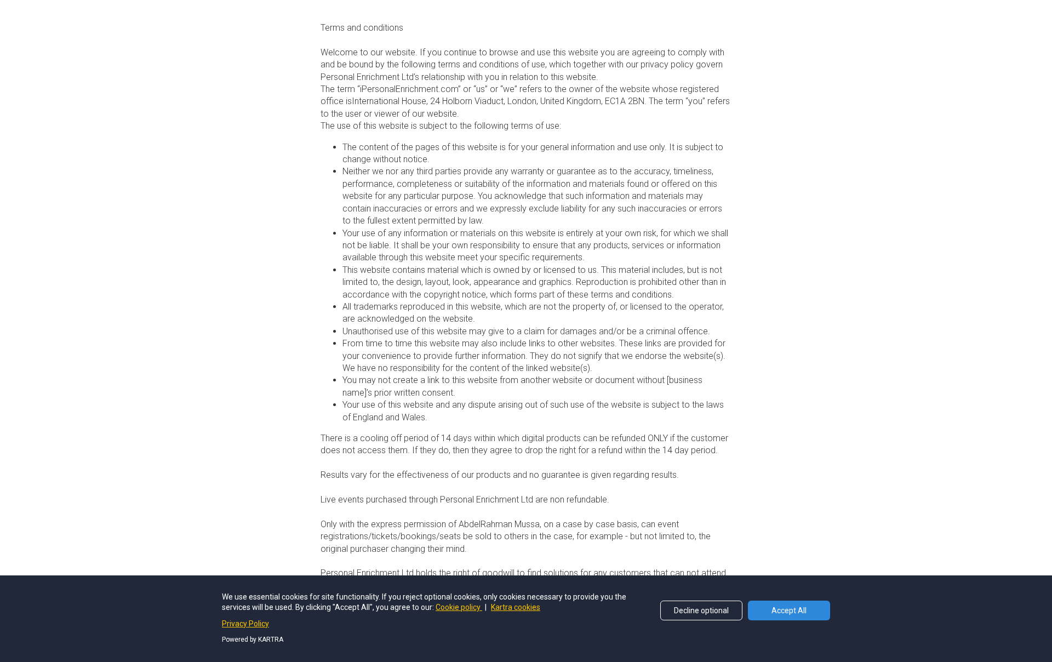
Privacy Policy (245, 623)
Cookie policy (459, 607)
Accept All (789, 610)
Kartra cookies (515, 607)
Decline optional (701, 610)
